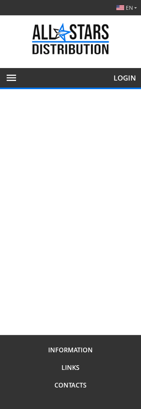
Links (70, 367)
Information (70, 350)
